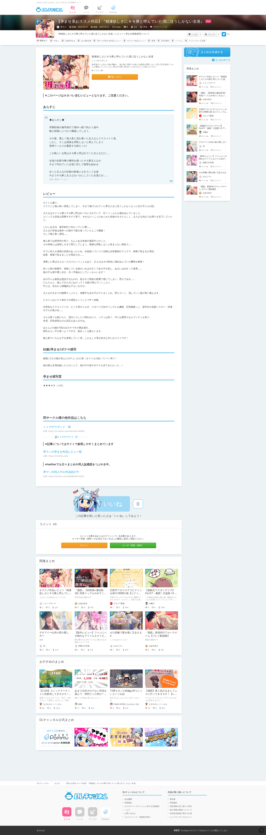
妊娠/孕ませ (70, 40)
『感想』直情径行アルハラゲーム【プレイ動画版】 (161, 634)
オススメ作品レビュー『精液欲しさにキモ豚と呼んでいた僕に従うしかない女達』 (55, 593)
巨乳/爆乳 (165, 40)
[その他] (228, 34)
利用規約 (128, 803)
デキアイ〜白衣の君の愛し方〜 (213, 142)
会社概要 (128, 799)
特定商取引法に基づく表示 (181, 806)
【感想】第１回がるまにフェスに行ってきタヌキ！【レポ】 (161, 694)
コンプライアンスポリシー (181, 817)
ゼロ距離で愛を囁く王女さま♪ (212, 172)
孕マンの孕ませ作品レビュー (109, 40)
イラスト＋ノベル (159, 27)
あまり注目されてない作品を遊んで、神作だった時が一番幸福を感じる (91, 694)
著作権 (172, 799)
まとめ (57, 783)
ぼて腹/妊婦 (86, 40)
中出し (56, 40)
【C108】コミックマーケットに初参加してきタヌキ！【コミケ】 (54, 694)
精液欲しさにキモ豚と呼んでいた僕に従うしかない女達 (122, 56)
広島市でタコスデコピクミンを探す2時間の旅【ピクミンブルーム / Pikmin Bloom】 (126, 593)
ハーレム (179, 40)
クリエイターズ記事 (197, 40)
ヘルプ (127, 810)
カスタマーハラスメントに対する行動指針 (142, 806)
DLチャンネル (49, 9)
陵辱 (153, 40)
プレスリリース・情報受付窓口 (137, 817)
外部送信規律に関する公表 (181, 813)
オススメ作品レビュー (136, 40)
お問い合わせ (130, 813)
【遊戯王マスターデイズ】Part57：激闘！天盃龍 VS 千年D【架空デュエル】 (161, 593)
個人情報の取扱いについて (181, 810)
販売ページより (61, 179)
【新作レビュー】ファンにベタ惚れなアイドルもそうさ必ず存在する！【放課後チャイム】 (213, 159)
